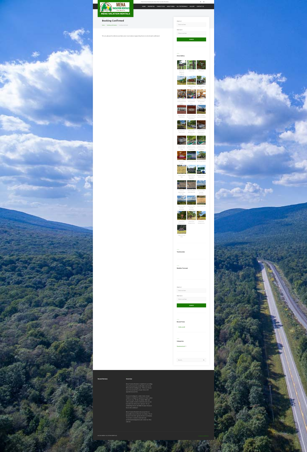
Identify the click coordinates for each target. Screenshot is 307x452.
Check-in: (179, 21)
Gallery (192, 6)
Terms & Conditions (203, 435)
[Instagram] (203, 1)
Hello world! (181, 327)
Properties (151, 6)
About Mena (171, 6)
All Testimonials (182, 6)
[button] (182, 67)
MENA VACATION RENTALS (115, 13)
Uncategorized (181, 346)
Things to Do (161, 6)
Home (144, 6)
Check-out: (180, 29)
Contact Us (200, 6)
